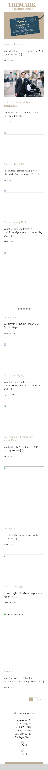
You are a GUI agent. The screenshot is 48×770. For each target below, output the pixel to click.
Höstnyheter (10, 317)
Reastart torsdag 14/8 (15, 375)
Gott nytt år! (10, 528)
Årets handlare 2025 (14, 44)
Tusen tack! (9, 671)
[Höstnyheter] (24, 278)
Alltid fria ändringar (14, 586)
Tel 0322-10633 (23, 727)
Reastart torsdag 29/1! (15, 222)
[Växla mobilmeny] (42, 5)
